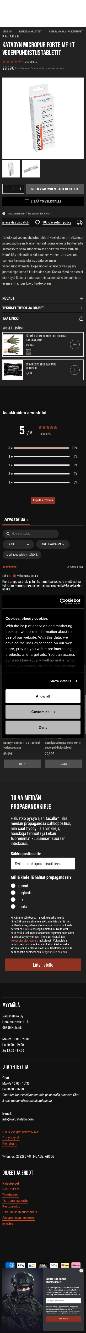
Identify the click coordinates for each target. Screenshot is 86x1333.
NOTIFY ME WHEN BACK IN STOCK (54, 189)
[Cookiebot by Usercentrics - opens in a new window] (61, 602)
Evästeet (8, 1223)
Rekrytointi (9, 1143)
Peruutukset (10, 1189)
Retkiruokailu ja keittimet (66, 31)
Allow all (43, 696)
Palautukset (10, 1183)
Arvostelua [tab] (16, 519)
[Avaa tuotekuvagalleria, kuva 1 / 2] (43, 118)
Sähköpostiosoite (26, 853)
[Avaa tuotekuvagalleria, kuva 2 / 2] (31, 168)
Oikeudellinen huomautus (19, 1212)
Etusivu (7, 31)
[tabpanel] (43, 581)
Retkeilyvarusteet (30, 31)
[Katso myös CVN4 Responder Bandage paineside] (13, 370)
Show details (60, 681)
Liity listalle (43, 965)
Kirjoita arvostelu (43, 500)
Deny (43, 727)
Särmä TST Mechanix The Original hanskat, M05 (46, 338)
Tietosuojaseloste (15, 1200)
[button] (43, 448)
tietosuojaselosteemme (75, 1311)
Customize (40, 712)
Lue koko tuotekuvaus (36, 283)
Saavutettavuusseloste (18, 1218)
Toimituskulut (38, 68)
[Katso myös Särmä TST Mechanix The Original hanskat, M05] (13, 344)
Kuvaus (8, 299)
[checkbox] (22, 555)
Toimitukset (10, 1195)
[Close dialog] (81, 1270)
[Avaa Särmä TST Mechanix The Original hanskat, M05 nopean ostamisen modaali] (75, 344)
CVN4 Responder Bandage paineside (41, 366)
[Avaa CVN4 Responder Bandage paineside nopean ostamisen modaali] (75, 370)
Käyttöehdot (11, 1206)
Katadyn (11, 36)
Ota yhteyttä (11, 1138)
